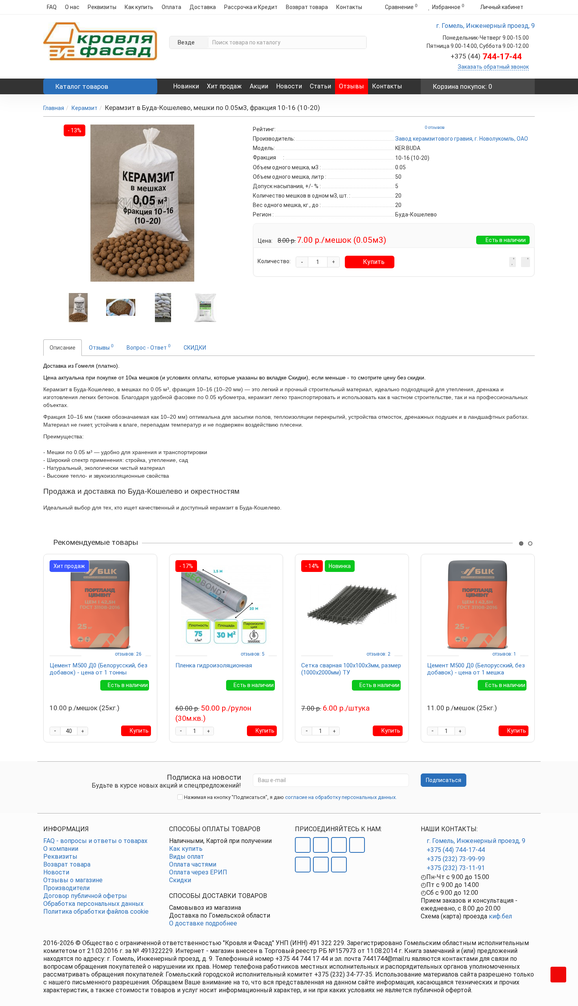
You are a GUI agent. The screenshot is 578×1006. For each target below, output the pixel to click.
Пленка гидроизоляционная (213, 665)
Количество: (274, 261)
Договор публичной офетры (85, 896)
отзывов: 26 (128, 654)
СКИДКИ (195, 347)
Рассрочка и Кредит (251, 7)
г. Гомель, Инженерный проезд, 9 (476, 841)
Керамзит (85, 108)
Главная (53, 108)
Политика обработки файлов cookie (96, 911)
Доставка (203, 7)
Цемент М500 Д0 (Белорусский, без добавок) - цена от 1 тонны (98, 669)
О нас (72, 7)
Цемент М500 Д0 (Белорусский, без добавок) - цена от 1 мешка (476, 669)
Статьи (320, 86)
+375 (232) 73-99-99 (456, 859)
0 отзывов (435, 127)
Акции (259, 86)
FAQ (52, 7)
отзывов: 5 (253, 654)
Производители (66, 888)
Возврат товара (307, 7)
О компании (60, 848)
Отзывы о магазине (73, 880)
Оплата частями (192, 864)
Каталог (81, 86)
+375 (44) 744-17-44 (456, 850)
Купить (374, 262)
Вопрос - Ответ (148, 346)
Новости (289, 86)
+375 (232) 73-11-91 (456, 868)
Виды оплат (186, 856)
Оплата (171, 7)
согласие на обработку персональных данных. (341, 797)
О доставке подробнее (203, 923)
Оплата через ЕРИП (198, 872)
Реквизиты (102, 7)
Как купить (139, 7)
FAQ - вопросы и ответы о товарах (95, 841)
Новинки (186, 86)
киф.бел (500, 916)
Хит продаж (224, 86)
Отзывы (351, 86)
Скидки (180, 880)
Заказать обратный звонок (493, 67)
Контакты (349, 7)
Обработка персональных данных (93, 903)
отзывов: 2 (378, 654)
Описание (62, 347)
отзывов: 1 (504, 654)
